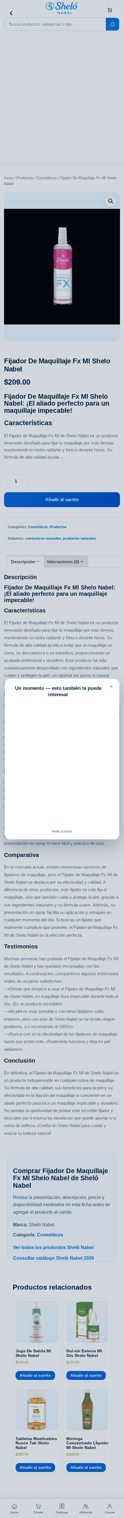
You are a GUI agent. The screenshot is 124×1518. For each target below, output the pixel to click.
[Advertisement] (62, 765)
